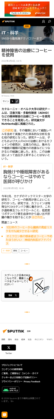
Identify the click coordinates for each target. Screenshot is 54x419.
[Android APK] (10, 390)
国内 (10, 339)
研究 (15, 251)
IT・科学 (8, 167)
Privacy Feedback (32, 381)
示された (37, 217)
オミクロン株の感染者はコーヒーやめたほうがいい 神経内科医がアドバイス (29, 239)
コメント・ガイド (30, 373)
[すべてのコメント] (5, 415)
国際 (3, 339)
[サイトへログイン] (43, 21)
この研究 (7, 130)
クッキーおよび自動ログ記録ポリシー (19, 377)
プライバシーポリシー (12, 381)
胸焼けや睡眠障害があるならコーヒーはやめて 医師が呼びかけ (26, 176)
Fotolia (6, 96)
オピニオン (39, 339)
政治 (16, 339)
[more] (49, 188)
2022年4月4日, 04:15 (11, 61)
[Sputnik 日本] (9, 22)
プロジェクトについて (12, 365)
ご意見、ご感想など (11, 373)
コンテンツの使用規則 (12, 369)
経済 (23, 339)
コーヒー (24, 251)
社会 (30, 339)
